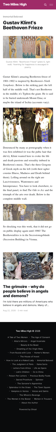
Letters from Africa (22, 368)
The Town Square (42, 387)
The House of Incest (29, 356)
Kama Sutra (42, 364)
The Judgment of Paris (22, 364)
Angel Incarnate (38, 341)
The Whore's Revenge (29, 395)
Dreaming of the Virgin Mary (30, 349)
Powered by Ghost (28, 409)
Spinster (39, 379)
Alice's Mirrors (20, 341)
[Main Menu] (51, 5)
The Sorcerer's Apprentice (29, 383)
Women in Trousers (43, 399)
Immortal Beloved (13, 16)
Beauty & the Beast (30, 345)
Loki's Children (23, 372)
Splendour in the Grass (20, 387)
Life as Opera (40, 368)
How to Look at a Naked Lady (20, 360)
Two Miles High (15, 4)
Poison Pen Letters (18, 376)
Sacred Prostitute (24, 379)
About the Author (30, 403)
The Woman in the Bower (19, 399)
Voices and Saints (40, 391)
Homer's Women (41, 352)
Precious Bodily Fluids (40, 376)
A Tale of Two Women (18, 337)
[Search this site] (45, 4)
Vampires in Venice (20, 391)
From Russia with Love (20, 352)
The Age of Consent (40, 337)
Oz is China (38, 372)
